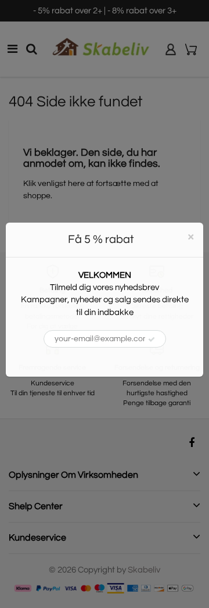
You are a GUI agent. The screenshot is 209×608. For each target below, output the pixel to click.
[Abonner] (151, 339)
